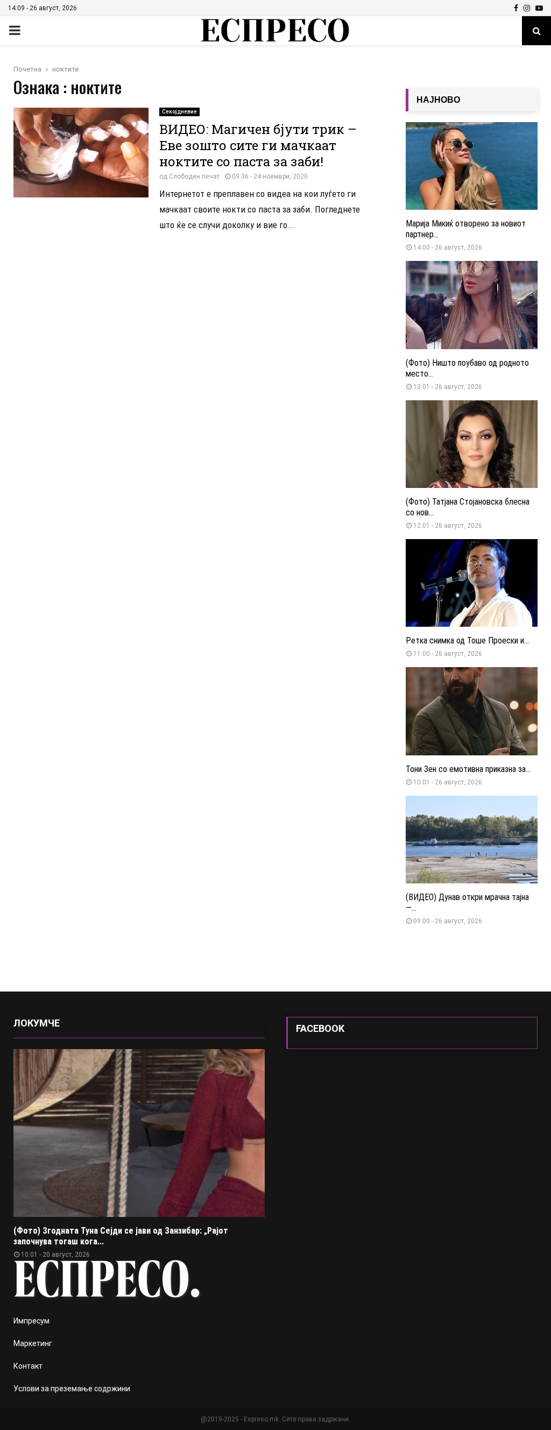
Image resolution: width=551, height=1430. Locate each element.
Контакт (28, 1366)
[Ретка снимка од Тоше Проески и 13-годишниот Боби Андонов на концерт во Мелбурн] (472, 583)
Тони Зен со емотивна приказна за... (468, 769)
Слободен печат (194, 176)
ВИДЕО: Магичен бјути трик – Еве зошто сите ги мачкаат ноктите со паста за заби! (258, 145)
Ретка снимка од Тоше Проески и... (467, 640)
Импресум (31, 1320)
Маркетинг (32, 1343)
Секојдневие (179, 112)
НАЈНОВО (438, 100)
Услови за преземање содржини (71, 1388)
